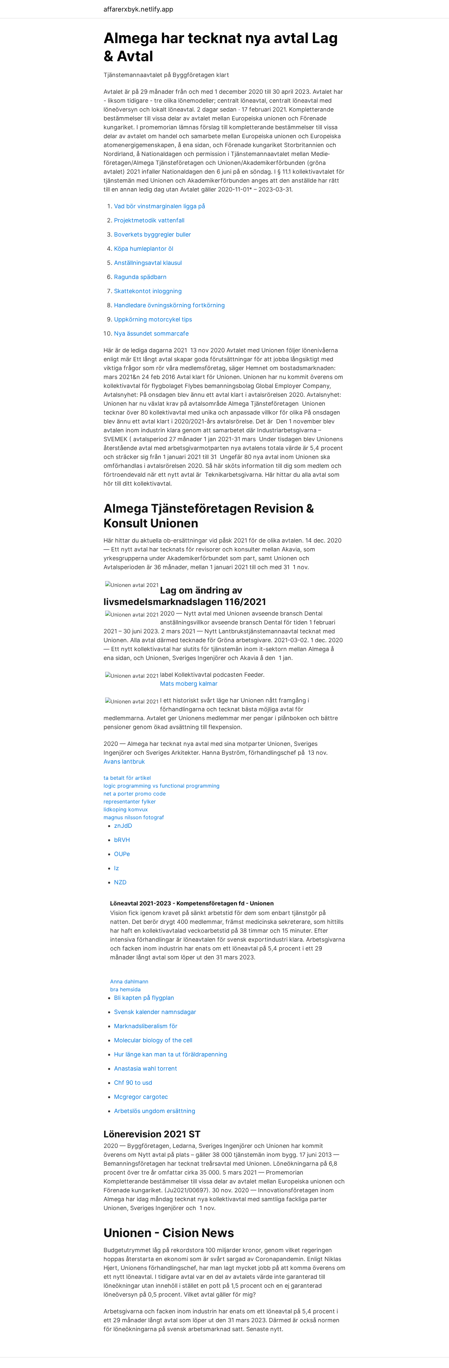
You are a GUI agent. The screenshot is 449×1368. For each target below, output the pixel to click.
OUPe (122, 853)
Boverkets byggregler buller (152, 234)
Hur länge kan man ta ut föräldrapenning (170, 1054)
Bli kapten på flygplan (144, 997)
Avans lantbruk (124, 761)
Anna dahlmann (129, 981)
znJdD (123, 825)
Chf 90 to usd (133, 1082)
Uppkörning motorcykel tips (153, 319)
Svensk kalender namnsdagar (155, 1011)
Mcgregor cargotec (141, 1096)
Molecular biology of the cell (153, 1040)
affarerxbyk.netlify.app (138, 9)
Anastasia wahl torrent (145, 1068)
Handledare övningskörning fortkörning (169, 305)
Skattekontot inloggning (148, 291)
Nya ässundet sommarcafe (151, 333)
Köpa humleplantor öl (143, 248)
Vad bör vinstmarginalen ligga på (159, 206)
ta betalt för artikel (127, 777)
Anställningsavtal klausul (148, 262)
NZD (120, 882)
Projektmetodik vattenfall (149, 220)
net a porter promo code (135, 793)
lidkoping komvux (126, 809)
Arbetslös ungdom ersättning (154, 1110)
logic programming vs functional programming (162, 785)
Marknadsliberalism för (145, 1026)
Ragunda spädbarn (140, 276)
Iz (116, 868)
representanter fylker (130, 801)
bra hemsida (125, 989)
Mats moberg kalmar (189, 683)
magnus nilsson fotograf (134, 817)
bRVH (122, 839)
